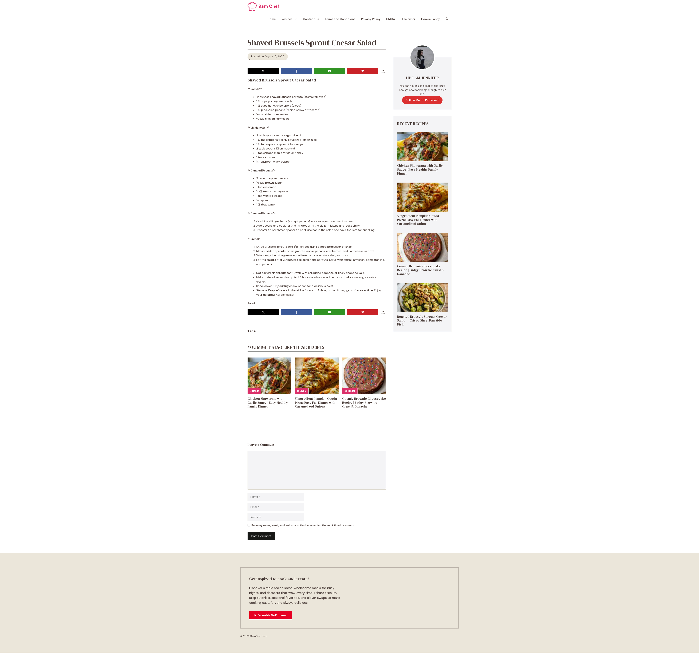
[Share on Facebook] (296, 71)
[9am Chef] (252, 6)
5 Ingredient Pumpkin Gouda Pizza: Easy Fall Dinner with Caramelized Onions (316, 402)
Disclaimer (408, 19)
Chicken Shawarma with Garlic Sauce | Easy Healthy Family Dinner (268, 402)
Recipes (286, 19)
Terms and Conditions (340, 19)
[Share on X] (263, 71)
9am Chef (268, 6)
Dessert (349, 391)
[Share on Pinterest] (362, 71)
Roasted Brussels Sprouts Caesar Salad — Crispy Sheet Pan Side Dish (422, 320)
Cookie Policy (430, 19)
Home (272, 19)
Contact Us (311, 19)
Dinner (254, 391)
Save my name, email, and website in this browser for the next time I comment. (303, 525)
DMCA (390, 19)
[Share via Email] (329, 71)
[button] (447, 19)
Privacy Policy (370, 19)
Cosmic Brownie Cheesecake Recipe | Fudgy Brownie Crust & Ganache (364, 402)
